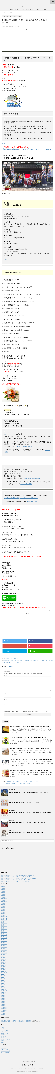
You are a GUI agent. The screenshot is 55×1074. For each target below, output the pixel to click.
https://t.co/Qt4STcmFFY (11, 498)
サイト (5, 704)
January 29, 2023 (26, 484)
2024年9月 (4, 921)
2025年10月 (4, 901)
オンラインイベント (6, 1031)
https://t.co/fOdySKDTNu (24, 446)
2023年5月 (4, 945)
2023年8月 (4, 941)
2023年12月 (4, 935)
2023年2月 (4, 950)
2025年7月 (4, 906)
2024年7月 (4, 924)
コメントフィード (5, 1051)
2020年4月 (4, 1001)
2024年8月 (4, 923)
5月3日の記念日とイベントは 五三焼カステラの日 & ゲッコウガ (29, 726)
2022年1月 (4, 969)
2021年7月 (4, 978)
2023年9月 (4, 939)
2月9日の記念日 (6, 660)
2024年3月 (4, 930)
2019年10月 (4, 1010)
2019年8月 (4, 1013)
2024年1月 (4, 933)
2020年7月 (4, 996)
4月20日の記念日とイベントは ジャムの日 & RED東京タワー (29, 770)
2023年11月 (4, 936)
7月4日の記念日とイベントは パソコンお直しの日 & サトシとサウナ (31, 759)
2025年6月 (4, 907)
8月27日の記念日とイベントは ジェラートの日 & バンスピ (27, 802)
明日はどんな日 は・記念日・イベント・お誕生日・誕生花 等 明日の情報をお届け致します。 (27, 1068)
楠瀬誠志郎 (8, 662)
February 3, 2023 (32, 501)
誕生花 (3, 1042)
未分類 (3, 1034)
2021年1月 (4, 987)
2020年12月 (4, 989)
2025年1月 (4, 915)
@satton (10, 666)
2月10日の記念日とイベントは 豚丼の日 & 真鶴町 (18, 783)
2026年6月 (4, 889)
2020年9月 (4, 993)
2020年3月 (4, 1002)
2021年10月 (4, 974)
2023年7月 (4, 942)
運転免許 (19, 662)
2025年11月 (4, 900)
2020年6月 (4, 998)
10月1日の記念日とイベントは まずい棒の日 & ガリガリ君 (28, 737)
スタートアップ (45, 660)
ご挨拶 (3, 1027)
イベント (3, 1028)
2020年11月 (4, 990)
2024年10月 (4, 920)
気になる (18, 658)
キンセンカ (39, 660)
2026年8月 (4, 886)
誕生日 (3, 1041)
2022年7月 (4, 960)
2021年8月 (4, 977)
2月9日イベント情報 (15, 660)
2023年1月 (4, 951)
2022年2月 (4, 968)
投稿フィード (4, 1049)
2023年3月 (4, 948)
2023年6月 (4, 944)
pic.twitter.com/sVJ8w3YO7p (29, 498)
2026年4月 (4, 892)
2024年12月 (4, 917)
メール (6, 699)
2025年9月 (4, 903)
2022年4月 (4, 965)
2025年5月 (4, 909)
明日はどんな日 (27, 6)
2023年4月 (4, 947)
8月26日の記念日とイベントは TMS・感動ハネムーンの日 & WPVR (30, 812)
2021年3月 (4, 984)
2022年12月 (4, 953)
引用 (3, 143)
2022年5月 (4, 963)
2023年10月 (4, 938)
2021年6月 (4, 980)
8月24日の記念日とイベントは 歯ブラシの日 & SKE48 (26, 832)
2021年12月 (4, 971)
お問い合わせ (25, 1061)
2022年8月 (4, 959)
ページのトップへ (49, 610)
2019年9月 (4, 1011)
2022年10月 (4, 956)
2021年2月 (4, 986)
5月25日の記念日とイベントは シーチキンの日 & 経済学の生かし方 (31, 748)
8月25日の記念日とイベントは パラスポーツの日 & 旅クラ (27, 822)
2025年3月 (4, 912)
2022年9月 (4, 957)
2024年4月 (4, 929)
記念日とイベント (5, 1039)
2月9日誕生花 (33, 660)
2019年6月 (4, 1014)
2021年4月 (4, 983)
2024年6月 (4, 926)
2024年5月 (4, 927)
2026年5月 (4, 891)
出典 (5, 259)
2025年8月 (4, 904)
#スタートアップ (10, 434)
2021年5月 (4, 981)
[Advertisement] (27, 40)
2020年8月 (4, 995)
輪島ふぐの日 (13, 662)
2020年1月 (4, 1005)
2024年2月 (4, 932)
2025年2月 (4, 914)
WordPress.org (5, 1052)
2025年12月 (4, 898)
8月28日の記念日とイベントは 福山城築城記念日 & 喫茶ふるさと (29, 792)
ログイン (3, 1048)
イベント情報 (6, 658)
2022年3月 (4, 966)
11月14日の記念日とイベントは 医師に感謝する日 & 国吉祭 (16, 1020)
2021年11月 (4, 972)
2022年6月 (4, 962)
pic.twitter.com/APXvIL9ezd (31, 478)
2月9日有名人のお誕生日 (25, 660)
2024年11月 (4, 918)
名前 (6, 694)
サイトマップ (32, 1061)
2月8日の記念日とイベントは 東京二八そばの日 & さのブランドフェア (23, 781)
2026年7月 (4, 888)
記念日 (3, 1038)
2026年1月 (4, 897)
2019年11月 (4, 1008)
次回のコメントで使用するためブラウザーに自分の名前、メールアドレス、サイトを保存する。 (25, 711)
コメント (7, 675)
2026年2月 (4, 895)
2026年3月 (4, 894)
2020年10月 (4, 992)
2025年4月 (4, 911)
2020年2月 (4, 1004)
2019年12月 (4, 1007)
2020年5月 (4, 999)
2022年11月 (4, 954)
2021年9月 (4, 975)
